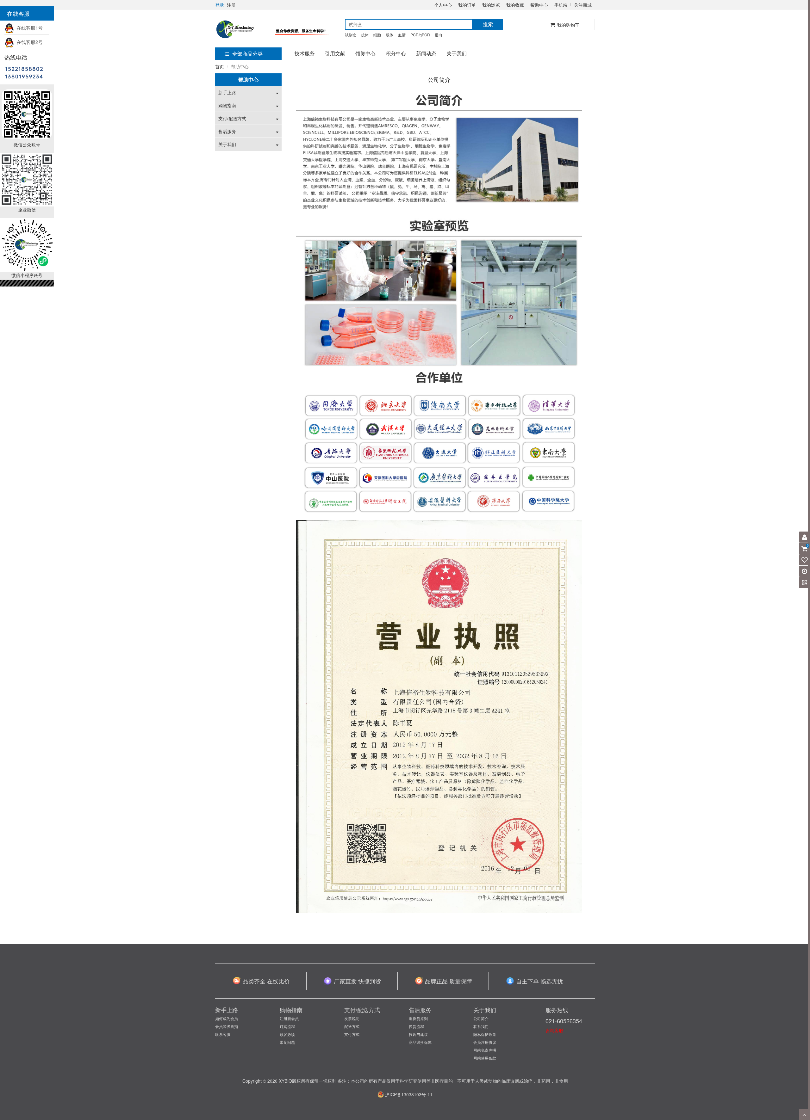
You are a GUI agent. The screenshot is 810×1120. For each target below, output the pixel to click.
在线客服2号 (28, 42)
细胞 (377, 34)
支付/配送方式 (232, 118)
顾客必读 (287, 1034)
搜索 (488, 24)
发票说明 (351, 1018)
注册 (231, 5)
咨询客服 (554, 1030)
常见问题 (287, 1042)
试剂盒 (350, 34)
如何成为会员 (226, 1018)
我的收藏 (515, 5)
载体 (389, 34)
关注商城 (583, 5)
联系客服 (222, 1034)
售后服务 (227, 131)
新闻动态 (426, 53)
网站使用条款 (484, 1058)
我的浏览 (491, 5)
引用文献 (335, 53)
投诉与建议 (418, 1034)
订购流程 (287, 1026)
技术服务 (305, 53)
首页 (219, 66)
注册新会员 (289, 1018)
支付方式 (351, 1034)
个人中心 (443, 5)
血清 (402, 34)
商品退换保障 (420, 1042)
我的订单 (467, 5)
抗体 (365, 34)
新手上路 (227, 92)
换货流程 (416, 1026)
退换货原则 (418, 1018)
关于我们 (456, 53)
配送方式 (351, 1026)
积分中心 (396, 53)
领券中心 (365, 53)
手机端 (561, 5)
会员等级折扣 (226, 1026)
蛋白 (438, 34)
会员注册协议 (484, 1042)
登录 (219, 5)
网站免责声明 (484, 1050)
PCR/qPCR (420, 34)
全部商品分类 (247, 53)
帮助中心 (539, 5)
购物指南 (227, 105)
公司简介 (481, 1018)
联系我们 (481, 1026)
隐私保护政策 (484, 1034)
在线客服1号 (28, 27)
